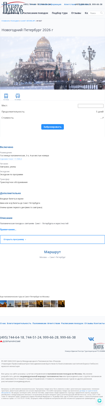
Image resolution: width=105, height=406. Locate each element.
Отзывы (76, 13)
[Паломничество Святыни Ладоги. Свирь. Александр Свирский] (17, 303)
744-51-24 (45, 4)
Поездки (15, 21)
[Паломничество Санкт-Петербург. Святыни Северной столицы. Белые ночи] (10, 303)
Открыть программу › (15, 239)
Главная (5, 21)
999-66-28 (51, 337)
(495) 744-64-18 (31, 4)
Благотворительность (19, 323)
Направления (10, 13)
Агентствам (53, 323)
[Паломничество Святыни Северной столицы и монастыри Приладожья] (39, 303)
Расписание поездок (35, 13)
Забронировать (52, 126)
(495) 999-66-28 (83, 4)
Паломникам (39, 323)
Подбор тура (60, 13)
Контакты (99, 323)
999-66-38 (97, 4)
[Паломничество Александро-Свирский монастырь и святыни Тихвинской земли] (54, 303)
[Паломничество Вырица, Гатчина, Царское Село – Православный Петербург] (46, 303)
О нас (3, 323)
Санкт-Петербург (27, 21)
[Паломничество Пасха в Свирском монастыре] (32, 303)
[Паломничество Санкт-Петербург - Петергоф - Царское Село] (3, 303)
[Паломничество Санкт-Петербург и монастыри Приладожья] (61, 303)
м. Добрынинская (10, 4)
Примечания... (8, 229)
